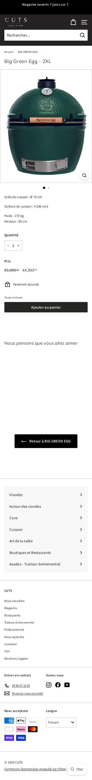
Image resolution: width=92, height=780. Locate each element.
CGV (7, 651)
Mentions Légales (16, 658)
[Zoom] (84, 175)
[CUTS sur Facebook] (58, 685)
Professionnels (14, 629)
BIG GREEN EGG (28, 52)
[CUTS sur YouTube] (67, 685)
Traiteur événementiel (19, 622)
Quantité (11, 235)
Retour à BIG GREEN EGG (49, 441)
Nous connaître (14, 601)
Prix (7, 261)
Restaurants (12, 615)
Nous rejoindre (14, 637)
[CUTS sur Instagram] (48, 685)
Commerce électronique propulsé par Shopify (37, 769)
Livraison (10, 644)
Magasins (10, 608)
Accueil (8, 52)
